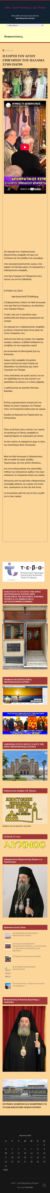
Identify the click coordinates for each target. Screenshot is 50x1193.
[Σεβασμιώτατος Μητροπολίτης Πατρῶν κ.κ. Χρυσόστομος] (25, 917)
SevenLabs (29, 1187)
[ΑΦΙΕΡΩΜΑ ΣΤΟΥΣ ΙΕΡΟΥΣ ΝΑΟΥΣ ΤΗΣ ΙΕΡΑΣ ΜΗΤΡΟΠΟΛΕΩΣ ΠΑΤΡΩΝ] (25, 780)
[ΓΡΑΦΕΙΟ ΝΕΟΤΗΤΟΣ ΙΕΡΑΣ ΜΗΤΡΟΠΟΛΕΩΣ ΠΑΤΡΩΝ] (25, 704)
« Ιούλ (5, 1170)
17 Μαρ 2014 (9, 50)
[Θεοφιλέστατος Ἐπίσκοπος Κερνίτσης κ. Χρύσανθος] (24, 1071)
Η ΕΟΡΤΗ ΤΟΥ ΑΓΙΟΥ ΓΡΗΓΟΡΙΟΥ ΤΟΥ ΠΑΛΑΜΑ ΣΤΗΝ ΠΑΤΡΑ (23, 60)
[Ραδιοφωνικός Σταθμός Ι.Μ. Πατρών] (25, 809)
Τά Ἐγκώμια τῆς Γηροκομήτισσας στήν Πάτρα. (27, 956)
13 (25, 1153)
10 (6, 1153)
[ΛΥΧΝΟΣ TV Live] (25, 849)
